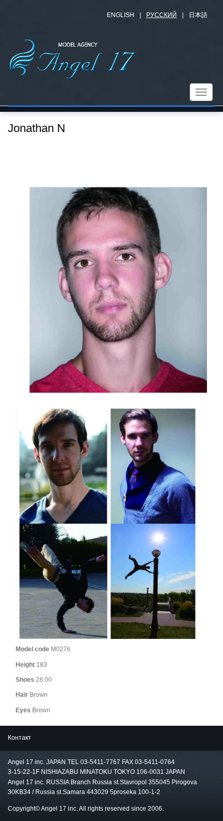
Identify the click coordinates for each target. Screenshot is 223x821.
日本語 (198, 15)
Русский (161, 15)
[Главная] (72, 57)
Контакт (19, 737)
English (120, 15)
